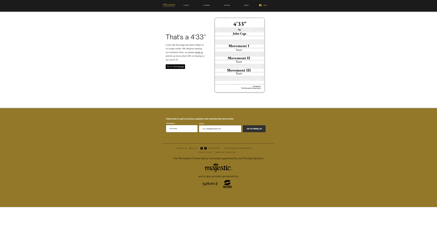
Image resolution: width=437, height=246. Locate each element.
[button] (186, 5)
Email (201, 123)
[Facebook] (201, 148)
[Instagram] (205, 148)
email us (199, 52)
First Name (170, 123)
